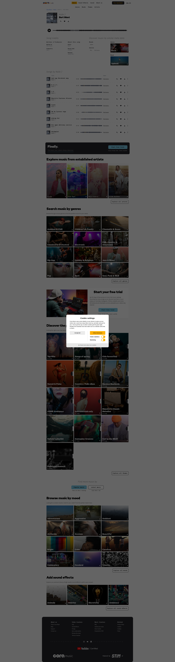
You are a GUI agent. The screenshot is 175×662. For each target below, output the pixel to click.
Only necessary (97, 333)
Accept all (77, 333)
